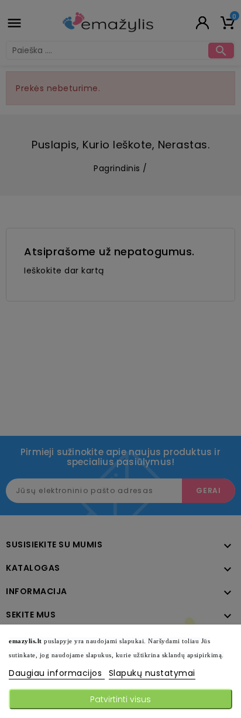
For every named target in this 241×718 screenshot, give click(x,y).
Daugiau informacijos (57, 673)
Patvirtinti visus (120, 699)
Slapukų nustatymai (152, 673)
